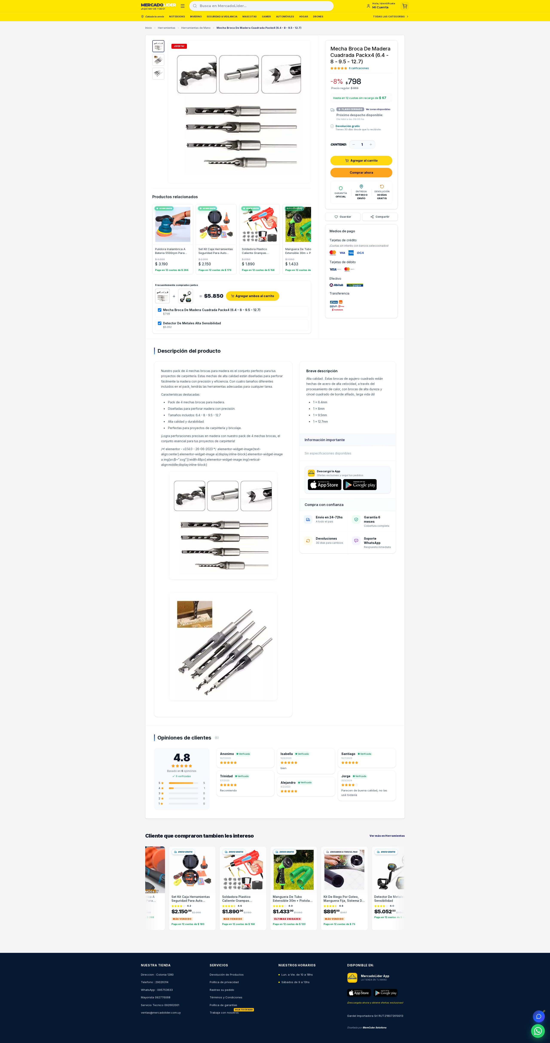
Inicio (148, 27)
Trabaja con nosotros (224, 1012)
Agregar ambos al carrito (254, 296)
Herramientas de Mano (196, 27)
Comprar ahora (361, 172)
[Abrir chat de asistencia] (539, 1016)
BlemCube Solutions (374, 1027)
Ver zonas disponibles (378, 109)
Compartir (383, 216)
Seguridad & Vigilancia (222, 16)
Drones (318, 16)
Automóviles (285, 16)
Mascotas (249, 16)
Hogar (303, 16)
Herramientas (166, 27)
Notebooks (177, 16)
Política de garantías (223, 1005)
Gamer (266, 16)
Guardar (345, 216)
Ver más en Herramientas (387, 835)
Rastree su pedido (222, 989)
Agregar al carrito (364, 160)
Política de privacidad (224, 982)
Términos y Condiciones (226, 997)
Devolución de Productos (227, 974)
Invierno (196, 16)
